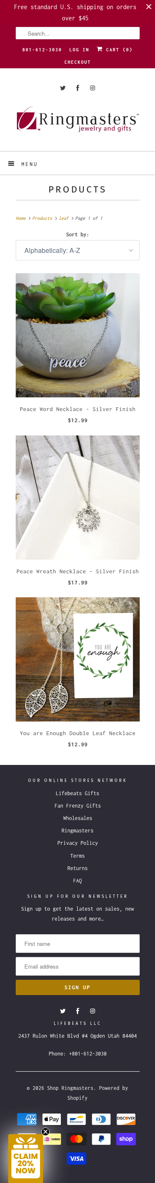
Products (77, 189)
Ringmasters (77, 830)
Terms (77, 856)
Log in (79, 49)
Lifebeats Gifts (77, 793)
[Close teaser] (45, 1132)
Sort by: (77, 234)
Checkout (77, 62)
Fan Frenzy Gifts (78, 806)
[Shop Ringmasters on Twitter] (62, 88)
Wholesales (77, 818)
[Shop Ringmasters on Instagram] (92, 88)
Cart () (118, 49)
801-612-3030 (42, 49)
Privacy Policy (77, 843)
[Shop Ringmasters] (78, 123)
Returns (77, 868)
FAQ (77, 881)
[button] (25, 1158)
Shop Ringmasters (70, 1088)
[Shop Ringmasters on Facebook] (77, 88)
